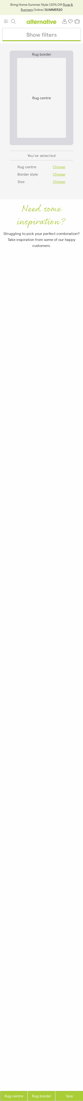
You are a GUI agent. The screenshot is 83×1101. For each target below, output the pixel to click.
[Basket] (77, 21)
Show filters (41, 34)
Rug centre (14, 1095)
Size (69, 1095)
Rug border (41, 1095)
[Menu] (6, 21)
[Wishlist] (71, 21)
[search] (13, 21)
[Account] (65, 21)
